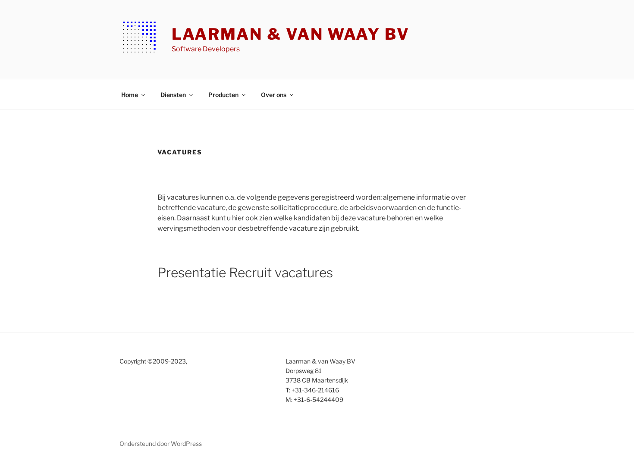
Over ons (273, 94)
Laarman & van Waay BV (290, 34)
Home (129, 94)
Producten (223, 94)
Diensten (173, 94)
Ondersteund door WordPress (160, 443)
